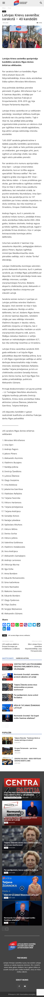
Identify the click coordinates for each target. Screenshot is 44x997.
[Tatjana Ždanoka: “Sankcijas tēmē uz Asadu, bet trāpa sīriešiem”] (7, 740)
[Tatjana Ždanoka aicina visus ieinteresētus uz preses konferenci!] (7, 687)
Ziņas (9, 8)
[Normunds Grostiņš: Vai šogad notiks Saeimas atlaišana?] (7, 718)
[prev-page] (3, 726)
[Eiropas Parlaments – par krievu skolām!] (7, 751)
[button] (41, 3)
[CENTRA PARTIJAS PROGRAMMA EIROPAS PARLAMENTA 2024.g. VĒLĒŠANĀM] (22, 788)
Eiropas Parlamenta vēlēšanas (6, 668)
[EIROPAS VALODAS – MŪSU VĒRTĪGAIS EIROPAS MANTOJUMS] (7, 761)
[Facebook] (19, 986)
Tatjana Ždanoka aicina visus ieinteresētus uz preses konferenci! (25, 687)
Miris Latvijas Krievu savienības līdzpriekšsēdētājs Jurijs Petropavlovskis (33, 647)
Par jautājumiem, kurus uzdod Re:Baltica (21, 870)
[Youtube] (25, 986)
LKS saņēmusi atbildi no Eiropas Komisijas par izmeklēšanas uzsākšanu (11, 646)
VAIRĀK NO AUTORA (22, 658)
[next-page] (7, 726)
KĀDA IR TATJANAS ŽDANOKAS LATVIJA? (21, 895)
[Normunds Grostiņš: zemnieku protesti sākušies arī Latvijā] (7, 677)
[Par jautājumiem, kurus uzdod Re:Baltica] (7, 697)
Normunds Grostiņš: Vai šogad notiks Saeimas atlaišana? (19, 919)
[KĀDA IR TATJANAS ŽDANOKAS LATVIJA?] (7, 708)
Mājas (4, 8)
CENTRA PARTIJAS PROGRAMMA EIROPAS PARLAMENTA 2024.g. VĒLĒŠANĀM (28, 666)
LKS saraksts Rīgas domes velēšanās (19, 635)
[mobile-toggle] (3, 3)
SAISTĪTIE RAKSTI (8, 658)
